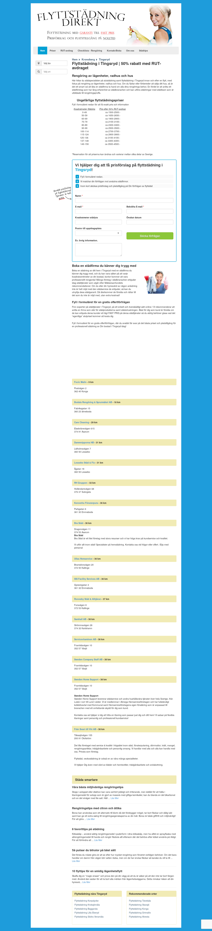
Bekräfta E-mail (135, 206)
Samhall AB (80, 619)
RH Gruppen (80, 482)
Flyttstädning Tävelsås (140, 900)
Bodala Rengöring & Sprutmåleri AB (93, 402)
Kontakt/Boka (114, 50)
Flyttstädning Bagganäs (86, 908)
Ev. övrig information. (86, 240)
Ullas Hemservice (83, 558)
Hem (42, 50)
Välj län (47, 63)
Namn (79, 195)
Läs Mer (115, 798)
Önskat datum (133, 217)
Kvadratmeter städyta (86, 217)
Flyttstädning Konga (139, 908)
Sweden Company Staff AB (88, 659)
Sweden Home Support (86, 679)
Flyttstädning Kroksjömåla (87, 904)
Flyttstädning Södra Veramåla (89, 916)
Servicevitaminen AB (85, 639)
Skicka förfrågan (150, 236)
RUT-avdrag (67, 50)
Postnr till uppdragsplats (88, 228)
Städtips (143, 50)
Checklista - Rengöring (90, 50)
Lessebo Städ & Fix (84, 462)
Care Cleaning (81, 422)
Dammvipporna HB (84, 442)
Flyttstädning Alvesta (139, 916)
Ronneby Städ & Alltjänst (87, 598)
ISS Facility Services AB (86, 578)
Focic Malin (80, 382)
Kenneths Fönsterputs (86, 502)
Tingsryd (104, 59)
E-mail (79, 206)
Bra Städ (78, 523)
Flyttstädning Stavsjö (139, 904)
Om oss (130, 50)
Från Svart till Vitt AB (85, 729)
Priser (53, 50)
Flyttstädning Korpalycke (86, 900)
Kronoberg (88, 59)
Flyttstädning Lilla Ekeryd (86, 912)
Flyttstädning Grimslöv (140, 912)
